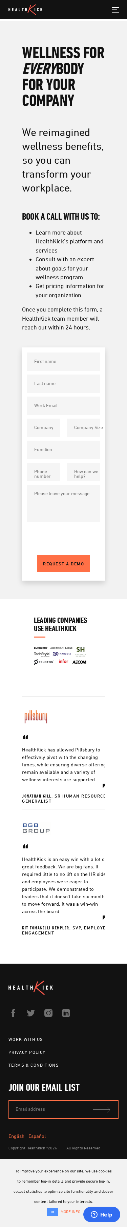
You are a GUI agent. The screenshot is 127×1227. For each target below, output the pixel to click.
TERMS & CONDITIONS (33, 1065)
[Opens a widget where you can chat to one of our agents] (101, 1215)
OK (52, 1212)
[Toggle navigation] (115, 10)
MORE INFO (70, 1211)
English (16, 1136)
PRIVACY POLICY (26, 1052)
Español (37, 1136)
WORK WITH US (25, 1039)
